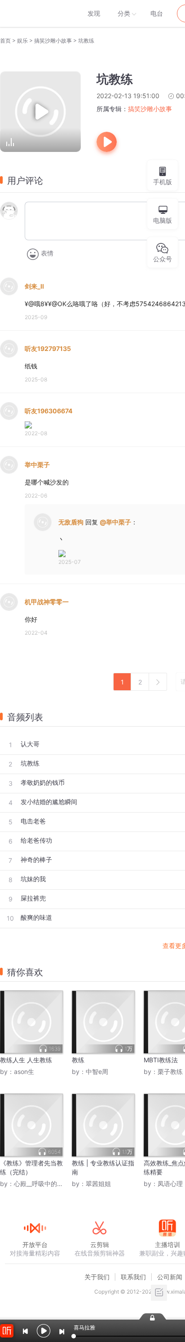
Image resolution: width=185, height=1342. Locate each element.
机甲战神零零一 (47, 602)
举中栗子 (37, 464)
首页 (5, 40)
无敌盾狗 (71, 522)
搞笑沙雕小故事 (53, 40)
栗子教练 (170, 1071)
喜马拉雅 (34, 13)
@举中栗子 (115, 522)
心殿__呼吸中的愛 (38, 1183)
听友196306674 (48, 411)
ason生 (24, 1071)
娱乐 (22, 40)
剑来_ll (34, 286)
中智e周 (97, 1071)
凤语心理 (170, 1183)
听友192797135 (48, 348)
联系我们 (133, 1277)
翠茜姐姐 (98, 1183)
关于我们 (97, 1277)
